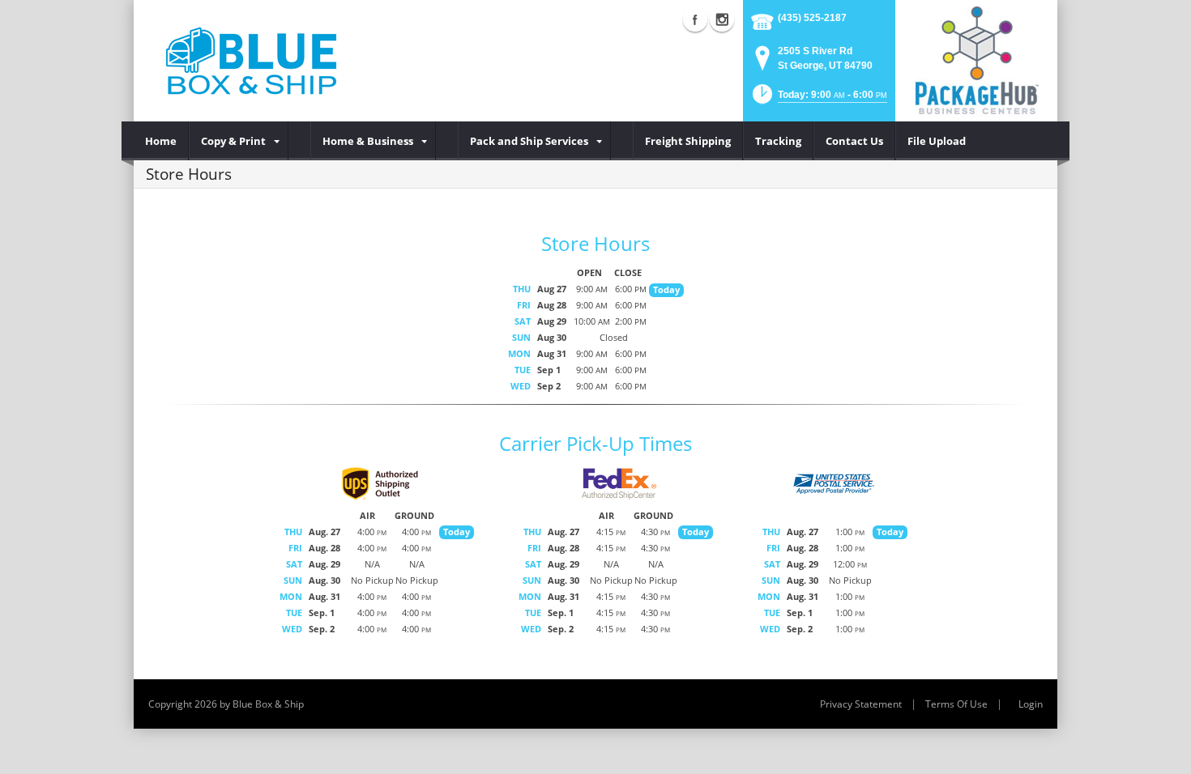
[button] (818, 99)
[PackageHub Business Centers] (976, 59)
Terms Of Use (956, 704)
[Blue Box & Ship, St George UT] (251, 60)
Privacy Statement (861, 704)
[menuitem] (161, 140)
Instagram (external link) (722, 19)
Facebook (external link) (695, 19)
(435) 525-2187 (812, 17)
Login (1030, 704)
